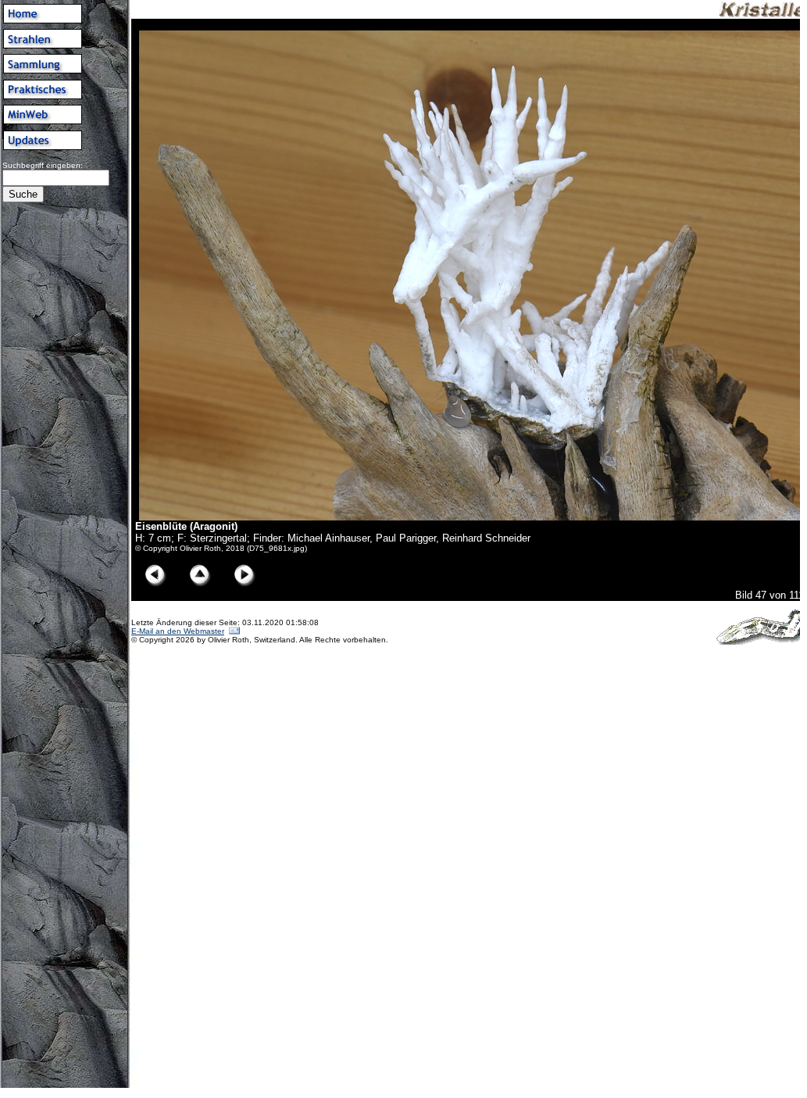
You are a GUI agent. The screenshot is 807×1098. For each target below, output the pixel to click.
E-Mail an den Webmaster (177, 631)
